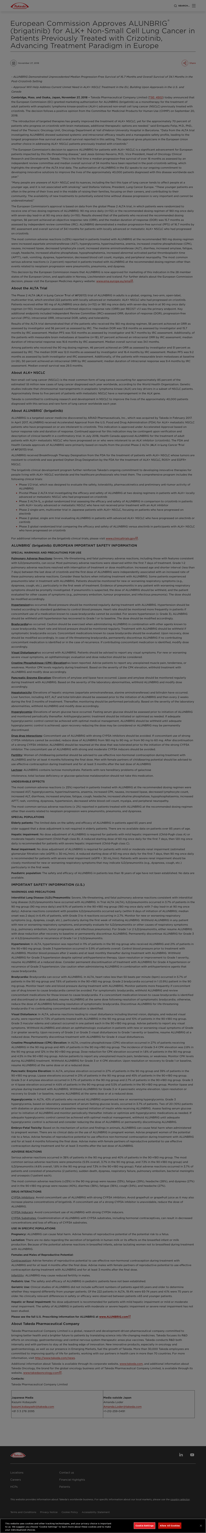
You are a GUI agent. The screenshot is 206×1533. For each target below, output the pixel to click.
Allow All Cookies (170, 1525)
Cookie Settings (145, 1525)
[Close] (200, 1525)
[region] (103, 1526)
